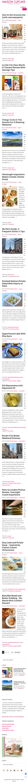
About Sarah (5, 716)
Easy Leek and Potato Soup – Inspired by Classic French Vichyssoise (12, 546)
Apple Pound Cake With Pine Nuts (14, 335)
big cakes (14, 380)
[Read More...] (22, 675)
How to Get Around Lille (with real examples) (13, 16)
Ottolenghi (11, 224)
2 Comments (22, 441)
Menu (24, 7)
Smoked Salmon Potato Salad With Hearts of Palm (14, 283)
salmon (17, 329)
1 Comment (20, 72)
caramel (15, 646)
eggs (12, 431)
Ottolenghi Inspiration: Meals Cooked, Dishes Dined (13, 177)
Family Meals (11, 589)
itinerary (14, 169)
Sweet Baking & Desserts (13, 377)
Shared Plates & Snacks (13, 327)
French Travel (11, 58)
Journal (9, 222)
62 (13, 652)
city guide (10, 276)
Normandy (4, 485)
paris (18, 276)
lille (13, 60)
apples (9, 380)
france (9, 60)
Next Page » (17, 653)
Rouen (8, 485)
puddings (19, 380)
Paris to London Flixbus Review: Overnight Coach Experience (13, 492)
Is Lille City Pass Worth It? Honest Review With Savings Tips (13, 67)
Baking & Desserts (6, 726)
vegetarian (18, 591)
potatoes (13, 329)
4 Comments (22, 497)
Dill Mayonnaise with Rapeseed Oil (12, 386)
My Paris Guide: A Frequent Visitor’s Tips (13, 230)
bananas (10, 646)
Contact (11, 716)
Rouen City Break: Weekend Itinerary (11, 437)
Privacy (16, 716)
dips (9, 431)
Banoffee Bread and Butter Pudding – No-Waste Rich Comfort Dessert (12, 599)
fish (9, 329)
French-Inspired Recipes (13, 427)
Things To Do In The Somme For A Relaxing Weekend (13, 122)
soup (14, 591)
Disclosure (21, 716)
